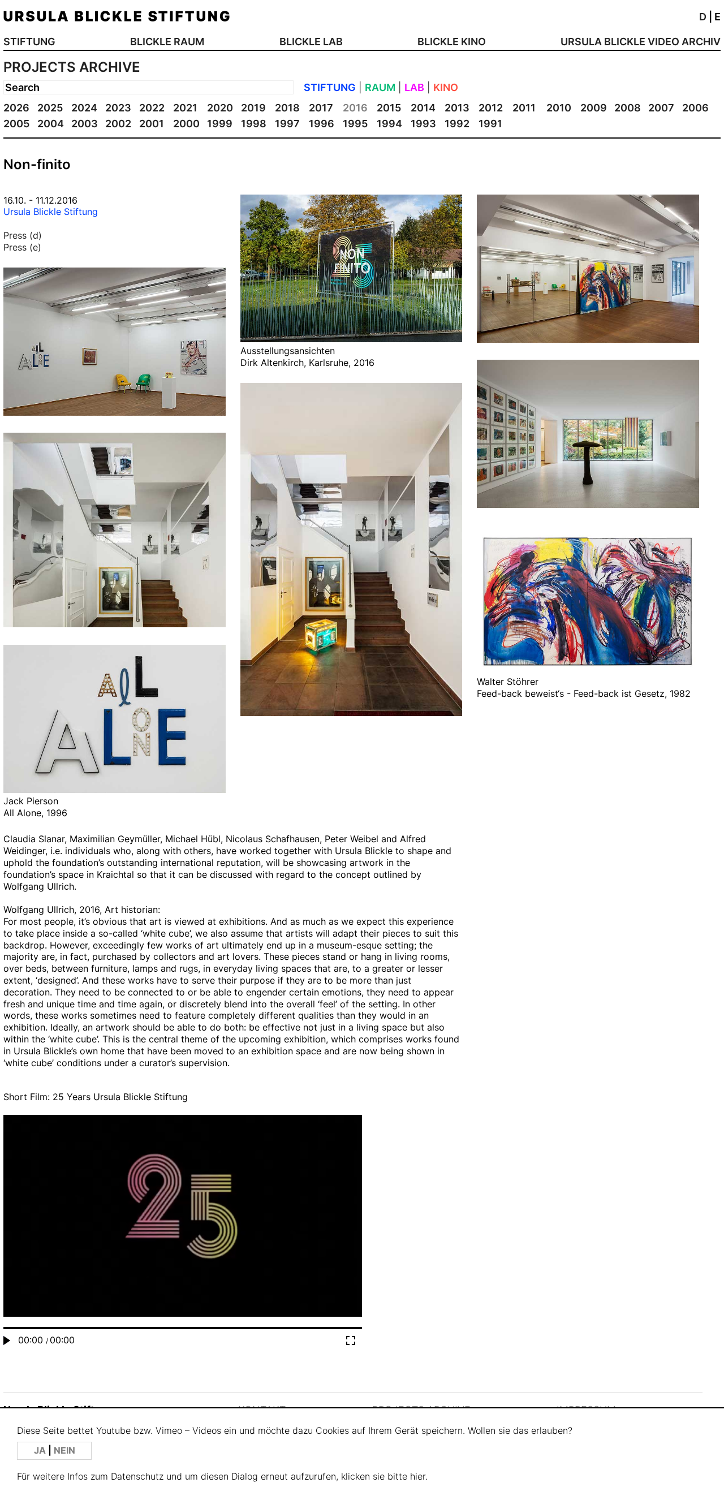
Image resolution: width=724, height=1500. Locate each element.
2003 (84, 124)
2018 (287, 108)
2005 (16, 124)
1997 (287, 124)
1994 (389, 124)
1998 (253, 124)
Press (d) (22, 235)
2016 (355, 108)
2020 (220, 108)
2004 (50, 124)
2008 (627, 108)
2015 (389, 108)
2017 (321, 108)
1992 (457, 124)
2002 (118, 124)
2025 (50, 108)
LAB (414, 87)
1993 (423, 124)
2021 (185, 108)
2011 (524, 108)
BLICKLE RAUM (167, 42)
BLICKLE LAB (311, 42)
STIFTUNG (29, 42)
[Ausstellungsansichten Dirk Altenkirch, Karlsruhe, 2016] (351, 338)
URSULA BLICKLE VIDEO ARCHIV (641, 42)
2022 (152, 108)
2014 (423, 108)
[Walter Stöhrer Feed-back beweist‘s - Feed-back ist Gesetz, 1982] (588, 669)
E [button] (717, 17)
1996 (321, 124)
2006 (695, 108)
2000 (186, 124)
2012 (491, 108)
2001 (151, 124)
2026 (16, 108)
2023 (118, 108)
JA (41, 1450)
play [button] (182, 1231)
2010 (558, 108)
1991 (490, 124)
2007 (661, 108)
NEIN (64, 1450)
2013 (457, 108)
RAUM (380, 87)
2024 (84, 108)
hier (417, 1476)
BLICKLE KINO (451, 42)
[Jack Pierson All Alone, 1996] (114, 789)
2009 (593, 108)
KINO (445, 87)
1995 (355, 124)
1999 (219, 124)
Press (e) (22, 247)
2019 (253, 108)
